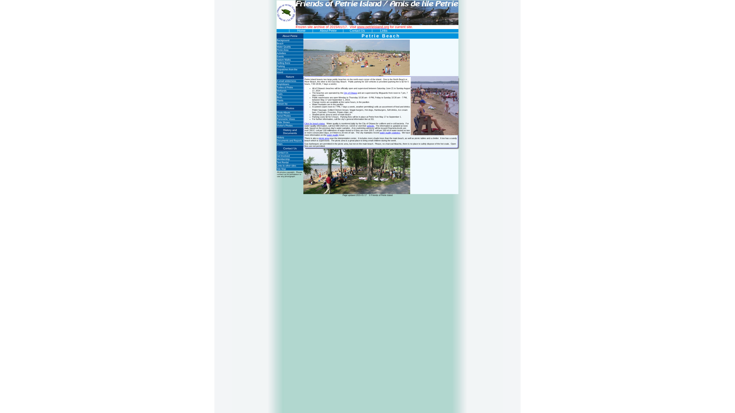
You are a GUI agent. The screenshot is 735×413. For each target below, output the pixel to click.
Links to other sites (286, 165)
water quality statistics (390, 133)
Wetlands (282, 90)
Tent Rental (283, 162)
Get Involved (283, 156)
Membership (283, 159)
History (280, 137)
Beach (280, 43)
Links (383, 30)
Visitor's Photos (285, 125)
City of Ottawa (350, 93)
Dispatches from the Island (287, 71)
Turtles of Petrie (285, 87)
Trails (280, 94)
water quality (333, 135)
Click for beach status (315, 123)
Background (283, 40)
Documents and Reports (289, 140)
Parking (281, 66)
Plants (280, 100)
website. (371, 126)
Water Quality (284, 47)
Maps (280, 144)
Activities (281, 53)
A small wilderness (286, 81)
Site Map (281, 169)
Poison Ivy (282, 103)
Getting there (283, 63)
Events (280, 56)
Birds (279, 97)
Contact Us (358, 30)
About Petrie (328, 30)
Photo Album (283, 112)
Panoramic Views (286, 119)
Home (301, 30)
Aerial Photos (284, 116)
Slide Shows (283, 122)
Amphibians (283, 84)
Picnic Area (282, 50)
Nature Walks (284, 60)
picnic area (324, 138)
